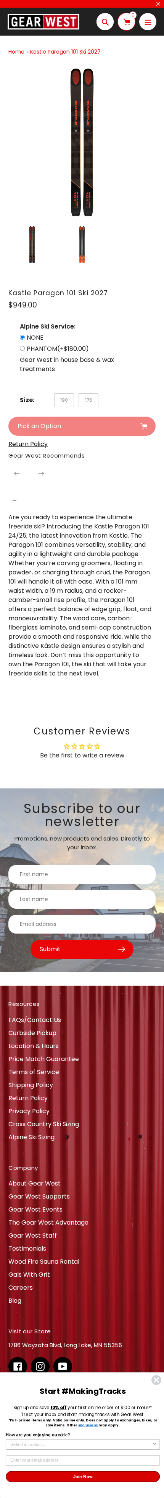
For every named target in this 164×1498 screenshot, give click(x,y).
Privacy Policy (29, 1111)
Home (16, 52)
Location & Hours (33, 1046)
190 (64, 400)
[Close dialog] (156, 1380)
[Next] (41, 473)
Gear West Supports (39, 1196)
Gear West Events (35, 1209)
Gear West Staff (32, 1235)
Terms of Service (33, 1072)
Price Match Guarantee (43, 1059)
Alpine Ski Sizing (31, 1137)
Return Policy (28, 1098)
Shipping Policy (30, 1085)
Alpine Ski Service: (48, 326)
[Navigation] (147, 21)
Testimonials (27, 1248)
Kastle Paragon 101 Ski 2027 (65, 52)
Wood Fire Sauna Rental (43, 1261)
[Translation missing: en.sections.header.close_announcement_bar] (158, 4)
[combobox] (81, 1444)
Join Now (83, 1476)
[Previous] (16, 473)
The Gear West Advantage (48, 1222)
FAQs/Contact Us (34, 1020)
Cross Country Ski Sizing (43, 1124)
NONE (35, 337)
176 (88, 400)
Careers (20, 1287)
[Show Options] (154, 1444)
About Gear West (34, 1183)
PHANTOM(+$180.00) (58, 348)
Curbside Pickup (32, 1033)
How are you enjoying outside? (38, 1435)
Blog (14, 1300)
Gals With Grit (29, 1274)
